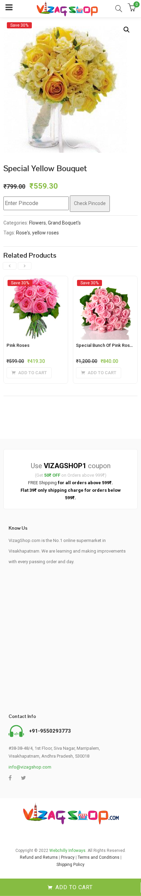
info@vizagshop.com (30, 767)
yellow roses (45, 232)
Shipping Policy (70, 864)
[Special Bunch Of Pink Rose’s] (105, 282)
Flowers (37, 223)
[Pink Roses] (35, 282)
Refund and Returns (39, 857)
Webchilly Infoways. (68, 850)
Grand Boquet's (64, 223)
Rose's (23, 232)
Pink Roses (18, 345)
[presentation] (9, 266)
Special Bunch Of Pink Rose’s (106, 345)
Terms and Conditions (98, 857)
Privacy (68, 857)
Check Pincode (90, 203)
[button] (126, 30)
